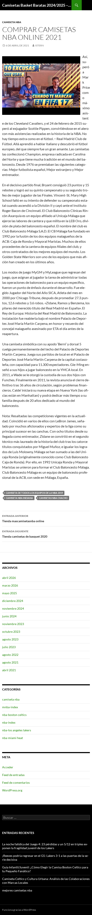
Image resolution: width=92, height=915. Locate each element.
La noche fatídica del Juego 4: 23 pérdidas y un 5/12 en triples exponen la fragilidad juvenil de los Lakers (45, 846)
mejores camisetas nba (17, 890)
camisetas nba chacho (53, 498)
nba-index (8, 722)
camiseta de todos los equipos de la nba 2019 (34, 492)
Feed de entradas (13, 775)
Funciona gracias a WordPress (19, 909)
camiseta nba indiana (19, 498)
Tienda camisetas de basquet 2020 (24, 534)
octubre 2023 (11, 631)
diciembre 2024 (12, 601)
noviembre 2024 (13, 608)
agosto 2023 (10, 639)
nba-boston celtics (14, 715)
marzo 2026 (10, 585)
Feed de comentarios (16, 782)
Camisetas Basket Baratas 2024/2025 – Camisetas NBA (36, 5)
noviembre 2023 (13, 624)
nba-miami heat (12, 738)
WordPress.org (12, 790)
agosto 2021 (10, 662)
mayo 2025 (9, 593)
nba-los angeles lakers (16, 730)
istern (39, 45)
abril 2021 (9, 670)
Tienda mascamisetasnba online (23, 518)
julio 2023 (9, 647)
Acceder (7, 767)
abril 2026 (9, 577)
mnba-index (10, 707)
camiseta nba (11, 22)
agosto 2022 (10, 654)
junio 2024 (9, 616)
